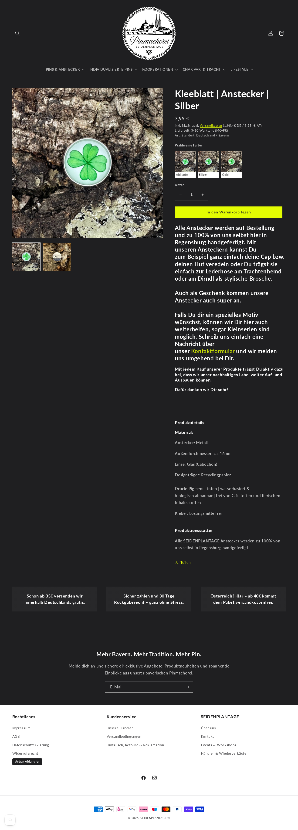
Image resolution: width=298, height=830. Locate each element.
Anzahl (180, 185)
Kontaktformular (213, 351)
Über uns (208, 728)
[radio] (185, 164)
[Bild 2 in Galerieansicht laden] (57, 257)
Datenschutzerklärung (30, 745)
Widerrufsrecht (25, 753)
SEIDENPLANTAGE (153, 818)
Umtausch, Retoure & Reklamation (135, 745)
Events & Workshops (218, 745)
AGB (16, 736)
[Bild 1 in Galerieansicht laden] (26, 257)
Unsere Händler (120, 728)
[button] (17, 33)
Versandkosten (211, 125)
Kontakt (207, 736)
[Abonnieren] (187, 687)
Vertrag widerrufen (27, 761)
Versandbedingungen (124, 736)
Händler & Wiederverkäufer (224, 753)
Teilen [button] (185, 562)
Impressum (21, 728)
